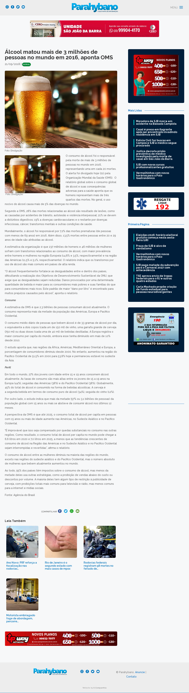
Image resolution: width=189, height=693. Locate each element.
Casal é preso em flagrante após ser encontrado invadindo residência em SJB (156, 132)
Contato (131, 676)
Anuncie (140, 672)
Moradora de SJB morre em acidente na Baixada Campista (156, 122)
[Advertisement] (156, 381)
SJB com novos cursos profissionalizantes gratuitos (155, 166)
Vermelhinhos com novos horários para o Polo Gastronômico (152, 175)
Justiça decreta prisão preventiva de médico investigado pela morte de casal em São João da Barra (154, 155)
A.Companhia (99, 688)
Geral (26, 64)
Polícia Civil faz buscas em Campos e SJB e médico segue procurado (156, 143)
